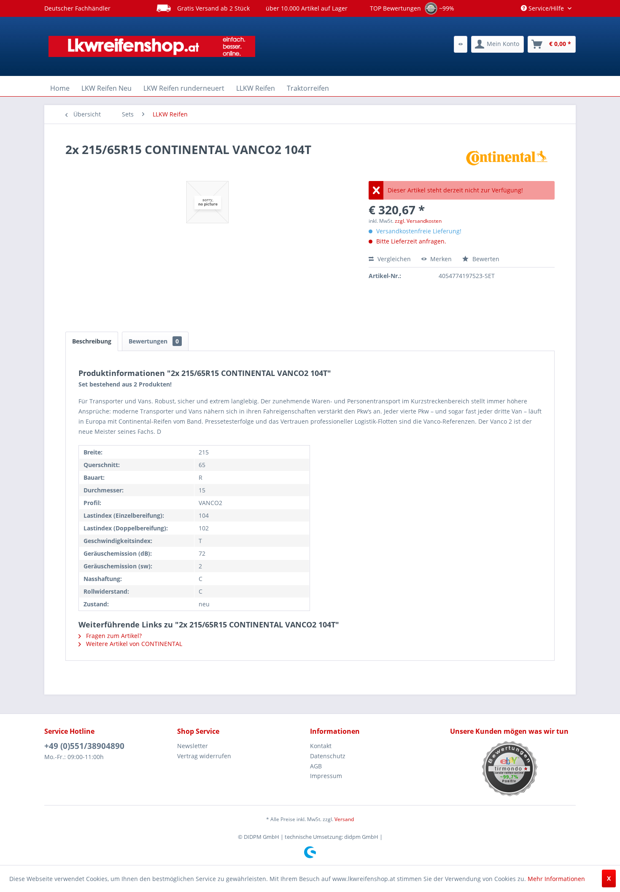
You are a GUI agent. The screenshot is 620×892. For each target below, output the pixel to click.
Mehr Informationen (556, 879)
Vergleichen (393, 259)
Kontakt (321, 746)
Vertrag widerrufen (204, 756)
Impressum (326, 776)
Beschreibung (91, 341)
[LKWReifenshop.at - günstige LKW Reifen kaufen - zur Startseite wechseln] (152, 46)
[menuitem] (460, 44)
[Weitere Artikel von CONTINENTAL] (507, 158)
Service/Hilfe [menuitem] (546, 8)
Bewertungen (154, 341)
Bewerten (485, 259)
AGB (316, 766)
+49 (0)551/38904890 (84, 746)
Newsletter (192, 746)
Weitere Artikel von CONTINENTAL (133, 644)
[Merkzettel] (460, 44)
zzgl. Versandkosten (418, 220)
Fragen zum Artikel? (113, 636)
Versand (344, 819)
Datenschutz (327, 756)
